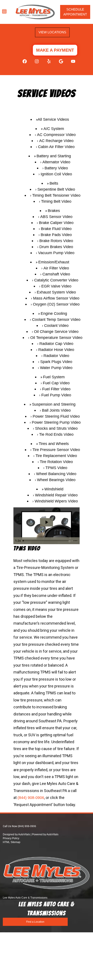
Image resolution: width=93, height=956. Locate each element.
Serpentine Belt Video (56, 189)
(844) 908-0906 (31, 797)
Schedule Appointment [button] (75, 12)
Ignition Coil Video (56, 174)
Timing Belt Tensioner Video (56, 195)
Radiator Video (56, 356)
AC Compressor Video (56, 135)
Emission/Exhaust (53, 262)
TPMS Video (56, 468)
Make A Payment (55, 50)
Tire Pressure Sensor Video (56, 450)
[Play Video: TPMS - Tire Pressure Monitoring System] (46, 522)
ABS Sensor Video (56, 217)
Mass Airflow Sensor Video (56, 298)
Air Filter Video (56, 268)
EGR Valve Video (56, 286)
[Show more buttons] (75, 540)
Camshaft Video (56, 274)
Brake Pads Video (56, 235)
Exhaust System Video (56, 292)
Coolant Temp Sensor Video (56, 319)
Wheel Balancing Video (56, 474)
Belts (54, 183)
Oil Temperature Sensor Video (56, 337)
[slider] (46, 540)
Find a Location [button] (35, 921)
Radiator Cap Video (56, 343)
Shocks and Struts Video (56, 428)
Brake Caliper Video (56, 223)
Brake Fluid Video (56, 229)
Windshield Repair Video (56, 495)
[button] (22, 63)
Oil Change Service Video (56, 331)
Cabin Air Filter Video (56, 147)
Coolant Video (56, 325)
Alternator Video (56, 162)
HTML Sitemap (11, 842)
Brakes (54, 210)
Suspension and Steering (53, 404)
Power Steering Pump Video (56, 422)
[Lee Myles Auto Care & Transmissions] (35, 12)
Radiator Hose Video (56, 349)
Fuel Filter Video (56, 389)
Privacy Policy (11, 838)
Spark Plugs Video (56, 362)
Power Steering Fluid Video (56, 416)
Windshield (53, 489)
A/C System (53, 129)
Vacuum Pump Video (56, 253)
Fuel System (54, 377)
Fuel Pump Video (56, 395)
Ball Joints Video (56, 410)
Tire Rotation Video (56, 462)
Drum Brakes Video (56, 247)
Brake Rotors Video (56, 241)
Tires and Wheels (54, 444)
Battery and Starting (54, 156)
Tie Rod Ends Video (56, 434)
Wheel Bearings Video (56, 480)
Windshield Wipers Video (56, 501)
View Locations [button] (52, 32)
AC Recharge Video (56, 141)
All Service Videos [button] (53, 119)
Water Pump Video (56, 368)
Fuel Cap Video (56, 383)
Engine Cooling (54, 313)
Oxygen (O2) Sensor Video (56, 304)
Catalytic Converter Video (56, 280)
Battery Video (56, 168)
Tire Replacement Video (56, 456)
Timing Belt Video (56, 201)
